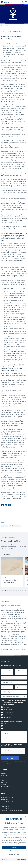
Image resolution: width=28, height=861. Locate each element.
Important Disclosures (7, 804)
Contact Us (4, 775)
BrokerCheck (4, 800)
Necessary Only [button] (14, 850)
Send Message (10, 758)
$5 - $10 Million (8, 712)
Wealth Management (15, 525)
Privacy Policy (4, 859)
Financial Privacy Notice (7, 808)
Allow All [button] (14, 847)
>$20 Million (7, 717)
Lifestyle (5, 525)
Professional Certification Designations (11, 811)
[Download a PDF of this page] (6, 505)
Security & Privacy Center (8, 787)
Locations (4, 778)
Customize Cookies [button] (14, 854)
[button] (25, 816)
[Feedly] (9, 505)
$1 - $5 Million (8, 709)
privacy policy (5, 763)
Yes (5, 726)
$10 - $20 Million (9, 715)
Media (2, 780)
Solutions (3, 784)
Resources (5, 25)
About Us (3, 773)
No (4, 728)
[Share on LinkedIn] (2, 505)
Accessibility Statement (7, 797)
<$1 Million (7, 707)
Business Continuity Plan (8, 801)
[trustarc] (23, 859)
